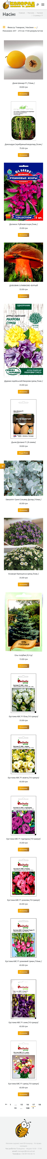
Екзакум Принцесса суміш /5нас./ (23, 574)
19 (15, 1108)
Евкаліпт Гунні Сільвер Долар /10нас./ (23, 499)
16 (27, 1104)
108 (27, 1108)
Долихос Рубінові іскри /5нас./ (23, 224)
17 (33, 1104)
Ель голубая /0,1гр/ (24, 655)
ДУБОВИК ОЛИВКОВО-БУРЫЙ (23, 285)
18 (39, 1104)
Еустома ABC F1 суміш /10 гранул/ (23, 1084)
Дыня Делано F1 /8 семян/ (23, 442)
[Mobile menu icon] (42, 4)
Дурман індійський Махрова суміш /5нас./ (23, 381)
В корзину (23, 94)
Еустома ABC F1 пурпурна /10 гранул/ (23, 839)
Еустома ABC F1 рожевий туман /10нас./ (23, 961)
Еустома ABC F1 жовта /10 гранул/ (23, 778)
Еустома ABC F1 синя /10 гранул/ (23, 1022)
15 (21, 1104)
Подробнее (23, 453)
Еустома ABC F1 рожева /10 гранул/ (23, 900)
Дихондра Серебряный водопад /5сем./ (23, 144)
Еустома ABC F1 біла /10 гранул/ (23, 716)
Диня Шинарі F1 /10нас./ (23, 83)
